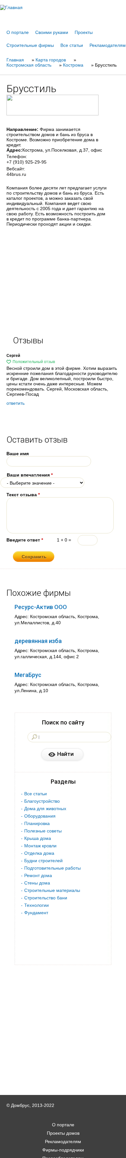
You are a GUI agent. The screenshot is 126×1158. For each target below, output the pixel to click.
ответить (15, 403)
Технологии (36, 905)
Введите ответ (24, 539)
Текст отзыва (23, 494)
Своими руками (51, 32)
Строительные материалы (52, 890)
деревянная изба (38, 641)
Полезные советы (43, 830)
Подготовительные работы (52, 868)
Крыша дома (37, 838)
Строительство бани (45, 897)
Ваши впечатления (30, 474)
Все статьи (71, 45)
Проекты (84, 32)
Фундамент (36, 912)
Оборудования (40, 816)
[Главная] (63, 7)
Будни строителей (43, 860)
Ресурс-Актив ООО (41, 607)
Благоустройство (42, 801)
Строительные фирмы (30, 45)
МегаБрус (28, 674)
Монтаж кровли (40, 845)
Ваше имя (17, 453)
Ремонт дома (38, 875)
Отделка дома (39, 853)
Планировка (37, 823)
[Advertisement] (63, 1149)
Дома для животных (45, 808)
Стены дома (37, 882)
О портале (17, 32)
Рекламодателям (107, 45)
